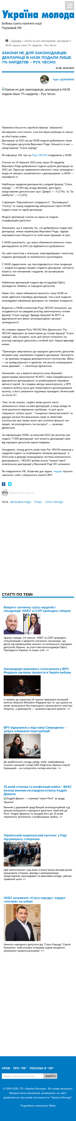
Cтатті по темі (17, 594)
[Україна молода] (38, 14)
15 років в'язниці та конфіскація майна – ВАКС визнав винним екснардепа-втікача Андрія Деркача (38, 790)
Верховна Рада (21, 502)
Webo (52, 1105)
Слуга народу (54, 502)
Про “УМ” (20, 1068)
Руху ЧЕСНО (39, 155)
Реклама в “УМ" (42, 1068)
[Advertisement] (38, 542)
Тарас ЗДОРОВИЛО (63, 79)
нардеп (57, 471)
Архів (6, 1068)
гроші (38, 502)
